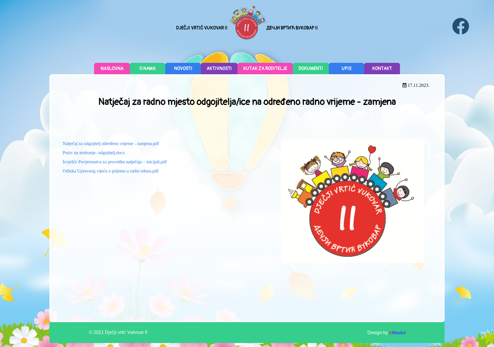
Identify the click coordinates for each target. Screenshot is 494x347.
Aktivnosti (219, 68)
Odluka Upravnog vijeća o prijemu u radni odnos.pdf (110, 171)
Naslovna (112, 68)
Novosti (183, 68)
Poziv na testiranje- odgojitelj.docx (94, 152)
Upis (346, 68)
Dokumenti (310, 68)
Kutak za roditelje (265, 68)
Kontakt (382, 68)
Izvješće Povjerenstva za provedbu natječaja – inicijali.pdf (115, 161)
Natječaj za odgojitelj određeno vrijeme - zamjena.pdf (111, 143)
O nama (148, 68)
